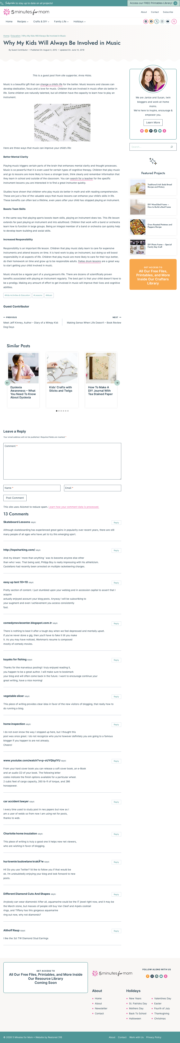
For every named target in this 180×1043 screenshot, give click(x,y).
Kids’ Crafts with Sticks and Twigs (60, 389)
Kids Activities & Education (17, 295)
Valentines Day (162, 998)
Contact (155, 12)
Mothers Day (136, 1008)
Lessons (37, 295)
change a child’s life (51, 84)
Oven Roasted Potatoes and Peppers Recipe (160, 225)
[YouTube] (167, 21)
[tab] (56, 411)
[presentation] (23, 368)
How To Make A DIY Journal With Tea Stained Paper (100, 391)
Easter (157, 1003)
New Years (135, 998)
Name (9, 488)
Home (9, 21)
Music (49, 295)
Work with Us (136, 1037)
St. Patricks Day (138, 1003)
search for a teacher (81, 178)
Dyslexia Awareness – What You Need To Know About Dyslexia (23, 392)
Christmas (160, 1018)
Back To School (137, 1013)
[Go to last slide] (7, 383)
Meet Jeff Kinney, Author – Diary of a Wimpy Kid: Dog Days (30, 322)
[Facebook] (151, 21)
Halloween (135, 1018)
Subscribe (168, 12)
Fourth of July (162, 1008)
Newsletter (101, 1008)
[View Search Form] (174, 21)
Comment (11, 446)
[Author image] (5, 50)
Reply (116, 522)
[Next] (117, 383)
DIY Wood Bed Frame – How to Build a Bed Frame (159, 205)
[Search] (171, 147)
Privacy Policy (153, 1037)
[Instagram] (162, 21)
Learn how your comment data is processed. (74, 506)
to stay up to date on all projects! (29, 3)
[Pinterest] (145, 21)
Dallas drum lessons (89, 261)
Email (69, 488)
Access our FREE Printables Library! (151, 3)
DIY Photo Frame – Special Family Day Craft (160, 245)
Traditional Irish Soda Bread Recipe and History (160, 185)
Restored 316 (55, 1037)
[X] (156, 21)
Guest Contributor (20, 50)
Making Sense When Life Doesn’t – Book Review (94, 320)
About (144, 12)
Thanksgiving (161, 1013)
